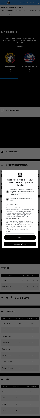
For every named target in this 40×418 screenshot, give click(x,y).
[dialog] (20, 209)
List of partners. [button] (14, 218)
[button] (20, 204)
